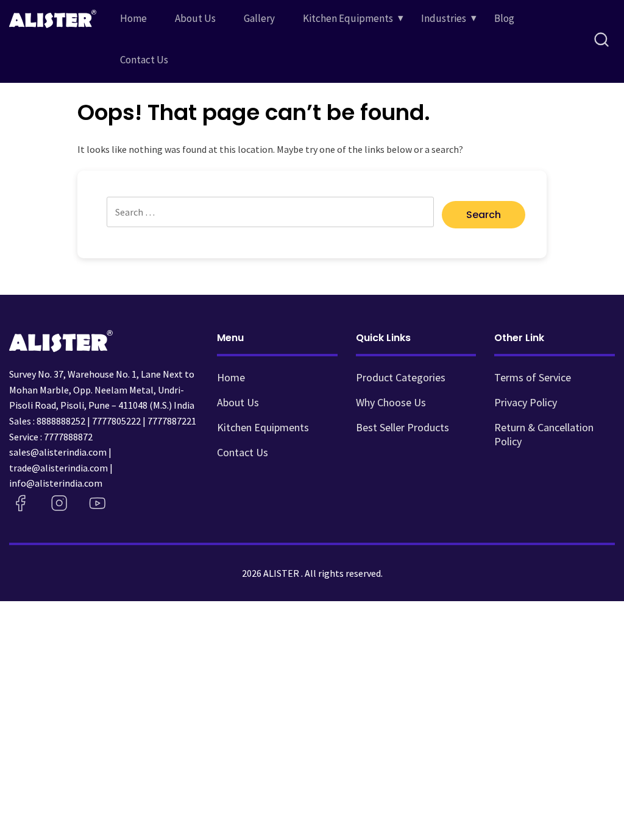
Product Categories (400, 377)
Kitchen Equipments (348, 18)
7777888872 (68, 437)
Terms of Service (532, 377)
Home (133, 18)
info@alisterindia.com (55, 483)
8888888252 (61, 421)
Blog (504, 18)
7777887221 (171, 421)
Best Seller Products (402, 427)
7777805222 (116, 421)
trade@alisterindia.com (58, 468)
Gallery (259, 18)
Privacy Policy (525, 402)
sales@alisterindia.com (58, 452)
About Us (195, 18)
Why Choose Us (391, 402)
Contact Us (144, 59)
